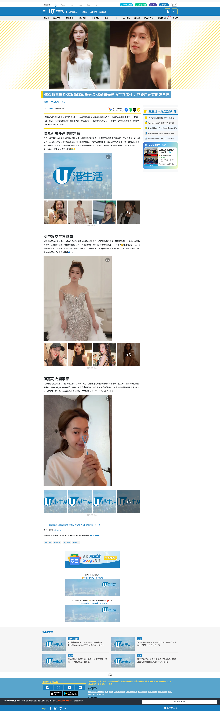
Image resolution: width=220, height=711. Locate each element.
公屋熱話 (84, 12)
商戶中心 (153, 5)
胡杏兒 (67, 542)
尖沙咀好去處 (114, 681)
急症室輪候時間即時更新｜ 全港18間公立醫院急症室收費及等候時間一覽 (156, 643)
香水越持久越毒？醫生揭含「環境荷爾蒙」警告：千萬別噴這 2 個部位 (87, 660)
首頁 (46, 101)
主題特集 (176, 18)
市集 (99, 681)
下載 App (165, 5)
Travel (63, 5)
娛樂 (64, 101)
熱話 (71, 655)
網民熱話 (92, 691)
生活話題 (55, 101)
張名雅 (57, 542)
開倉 (105, 681)
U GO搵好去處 (127, 5)
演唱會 (46, 18)
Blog (88, 5)
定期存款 (102, 12)
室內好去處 (73, 638)
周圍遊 (137, 18)
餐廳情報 (92, 684)
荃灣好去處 (150, 681)
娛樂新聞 (93, 12)
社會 (139, 638)
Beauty (80, 5)
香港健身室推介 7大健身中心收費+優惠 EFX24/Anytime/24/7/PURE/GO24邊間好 (86, 643)
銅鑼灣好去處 (127, 681)
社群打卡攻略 (142, 5)
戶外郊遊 (101, 684)
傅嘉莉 (76, 542)
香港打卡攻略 (162, 18)
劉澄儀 (50, 108)
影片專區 (126, 18)
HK (55, 5)
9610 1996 (94, 535)
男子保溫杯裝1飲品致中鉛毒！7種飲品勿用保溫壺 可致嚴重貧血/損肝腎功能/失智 (156, 660)
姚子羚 (48, 542)
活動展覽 (92, 681)
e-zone (96, 5)
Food (71, 5)
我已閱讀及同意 (179, 701)
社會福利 (110, 684)
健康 (139, 655)
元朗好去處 (139, 681)
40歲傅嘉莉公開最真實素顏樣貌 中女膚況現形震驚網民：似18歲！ (75, 524)
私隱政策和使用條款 (65, 701)
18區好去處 (148, 18)
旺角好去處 (161, 681)
